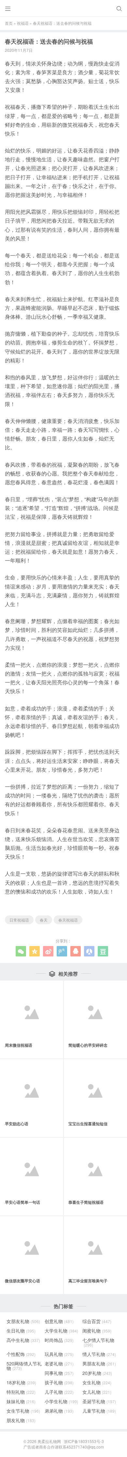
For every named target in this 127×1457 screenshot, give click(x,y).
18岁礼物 (21, 1382)
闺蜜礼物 (96, 1330)
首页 (9, 23)
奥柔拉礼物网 (49, 1441)
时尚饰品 (59, 1340)
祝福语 (23, 23)
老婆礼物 (59, 1363)
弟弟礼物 (59, 1410)
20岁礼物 (97, 1373)
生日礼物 (21, 1330)
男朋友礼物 (99, 1363)
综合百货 (96, 1321)
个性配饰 (21, 1354)
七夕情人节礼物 (98, 1342)
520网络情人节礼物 (24, 1365)
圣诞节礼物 (99, 1401)
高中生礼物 (23, 1340)
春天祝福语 (68, 920)
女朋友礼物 (23, 1321)
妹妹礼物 (21, 1401)
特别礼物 (21, 1392)
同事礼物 (59, 1373)
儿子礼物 (59, 1392)
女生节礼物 (23, 1410)
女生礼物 (96, 1382)
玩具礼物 (59, 1354)
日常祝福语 (19, 920)
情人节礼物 (99, 1354)
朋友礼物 (21, 1420)
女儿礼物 (96, 1392)
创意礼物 (59, 1321)
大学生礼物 (61, 1330)
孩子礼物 (59, 1382)
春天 (44, 920)
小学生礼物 (61, 1401)
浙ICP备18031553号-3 (84, 1441)
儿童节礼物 (99, 1410)
